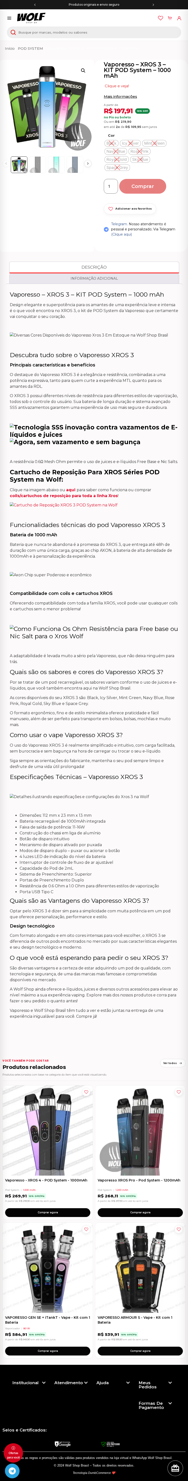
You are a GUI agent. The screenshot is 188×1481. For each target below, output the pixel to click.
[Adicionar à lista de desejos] (86, 1092)
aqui (71, 490)
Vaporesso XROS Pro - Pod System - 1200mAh (139, 1180)
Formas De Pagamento (151, 1405)
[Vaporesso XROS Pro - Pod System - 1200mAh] (140, 1130)
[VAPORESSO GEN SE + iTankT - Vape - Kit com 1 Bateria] (48, 1268)
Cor (111, 135)
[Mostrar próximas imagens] (88, 163)
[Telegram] (12, 1471)
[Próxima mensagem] (153, 4)
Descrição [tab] (94, 267)
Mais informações (120, 96)
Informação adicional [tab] (94, 278)
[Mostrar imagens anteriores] (6, 163)
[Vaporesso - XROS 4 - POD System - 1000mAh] (48, 1130)
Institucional (25, 1382)
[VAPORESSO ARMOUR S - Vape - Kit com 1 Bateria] (140, 1268)
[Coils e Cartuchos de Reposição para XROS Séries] (64, 505)
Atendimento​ (68, 1382)
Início (10, 48)
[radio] (111, 143)
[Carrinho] (169, 18)
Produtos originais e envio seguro (94, 4)
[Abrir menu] (9, 18)
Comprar (142, 186)
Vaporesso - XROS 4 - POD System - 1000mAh (46, 1180)
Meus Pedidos (148, 1384)
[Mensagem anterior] (34, 4)
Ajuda (102, 1382)
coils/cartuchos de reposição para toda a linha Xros (64, 495)
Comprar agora (48, 1212)
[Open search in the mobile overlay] (94, 32)
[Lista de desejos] (160, 18)
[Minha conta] (179, 18)
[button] (83, 70)
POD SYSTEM (30, 48)
